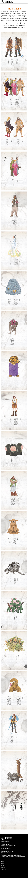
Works (2, 865)
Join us (3, 867)
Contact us (3, 869)
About (2, 863)
